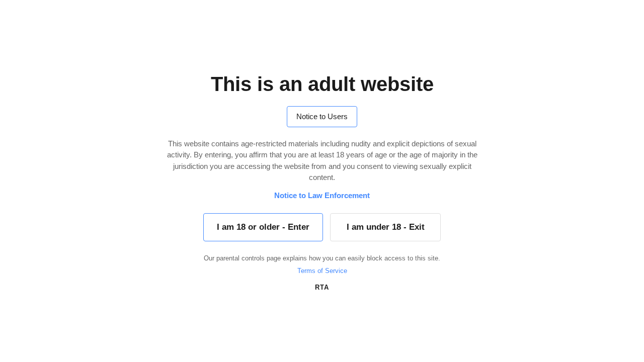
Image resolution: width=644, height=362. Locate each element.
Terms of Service (322, 271)
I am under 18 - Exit (386, 227)
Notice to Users (322, 116)
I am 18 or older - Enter (263, 227)
